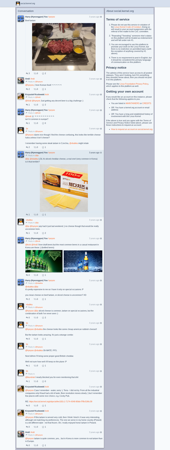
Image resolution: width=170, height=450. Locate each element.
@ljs (37, 155)
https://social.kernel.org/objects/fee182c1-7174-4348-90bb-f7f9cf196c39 (60, 401)
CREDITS (146, 103)
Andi (32, 79)
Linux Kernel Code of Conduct (127, 27)
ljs (27, 128)
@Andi (37, 97)
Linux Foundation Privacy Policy (134, 84)
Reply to (31, 82)
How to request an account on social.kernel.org (131, 129)
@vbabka (39, 283)
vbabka (29, 220)
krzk (47, 94)
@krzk (37, 241)
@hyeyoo (39, 82)
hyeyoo (51, 17)
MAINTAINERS (133, 103)
